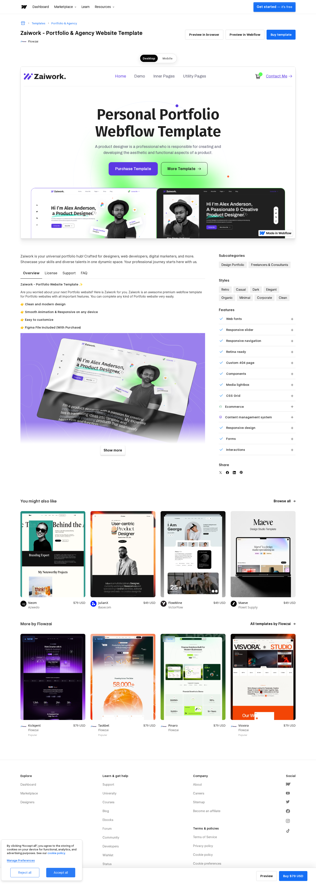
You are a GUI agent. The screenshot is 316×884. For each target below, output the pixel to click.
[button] (65, 7)
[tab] (31, 273)
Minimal (244, 297)
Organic (227, 297)
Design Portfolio (232, 265)
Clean (283, 297)
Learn (85, 7)
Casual (241, 289)
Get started (274, 7)
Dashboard (40, 7)
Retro (225, 289)
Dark (256, 289)
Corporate (264, 297)
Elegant (271, 289)
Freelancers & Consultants (269, 265)
